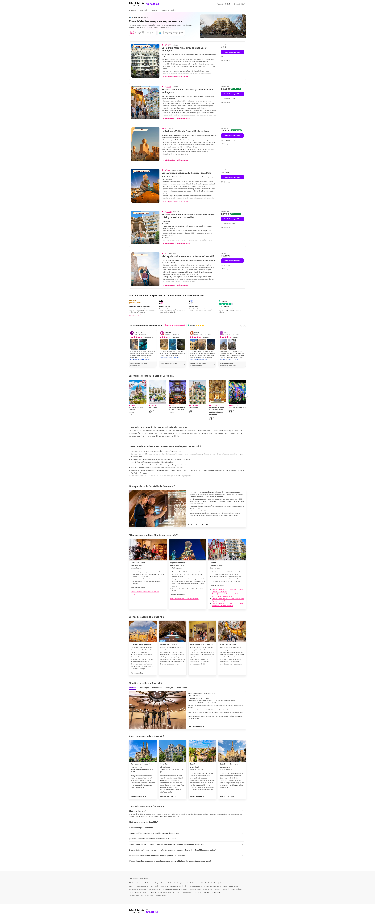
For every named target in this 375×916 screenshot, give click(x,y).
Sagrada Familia (160, 883)
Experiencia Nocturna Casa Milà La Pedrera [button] (184, 598)
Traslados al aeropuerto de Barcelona (141, 895)
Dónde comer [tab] (181, 687)
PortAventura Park (211, 883)
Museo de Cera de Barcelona (138, 886)
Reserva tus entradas (137, 796)
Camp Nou (180, 883)
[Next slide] (156, 61)
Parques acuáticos (135, 892)
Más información (136, 673)
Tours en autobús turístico (171, 892)
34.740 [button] (169, 212)
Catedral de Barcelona (230, 886)
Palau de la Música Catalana (193, 886)
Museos (217, 889)
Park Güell (171, 883)
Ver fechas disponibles (232, 52)
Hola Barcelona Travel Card (159, 886)
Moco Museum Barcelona (212, 886)
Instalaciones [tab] (157, 687)
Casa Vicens (224, 883)
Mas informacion (134, 315)
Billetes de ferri (161, 895)
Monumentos (207, 889)
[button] (134, 344)
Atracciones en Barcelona (168, 10)
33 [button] (167, 253)
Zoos (144, 892)
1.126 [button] (168, 170)
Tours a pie (198, 892)
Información (144, 10)
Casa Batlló (190, 883)
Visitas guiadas (187, 892)
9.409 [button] (169, 87)
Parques (224, 889)
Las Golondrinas (175, 886)
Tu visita (154, 10)
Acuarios (184, 889)
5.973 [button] (169, 45)
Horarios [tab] (132, 687)
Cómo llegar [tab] (144, 687)
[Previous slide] (133, 61)
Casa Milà (199, 883)
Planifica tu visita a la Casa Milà (198, 525)
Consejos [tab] (169, 687)
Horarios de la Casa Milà (196, 726)
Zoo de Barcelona (154, 889)
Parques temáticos (236, 889)
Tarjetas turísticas (195, 889)
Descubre (134, 10)
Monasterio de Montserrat (137, 889)
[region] (145, 61)
